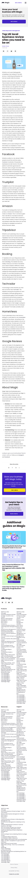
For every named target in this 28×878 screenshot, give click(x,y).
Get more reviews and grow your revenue (9, 636)
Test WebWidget (5, 673)
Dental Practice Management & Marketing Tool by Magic (8, 630)
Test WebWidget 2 (5, 676)
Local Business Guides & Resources (6, 652)
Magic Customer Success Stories (7, 661)
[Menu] (25, 2)
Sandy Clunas (5, 46)
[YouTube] (11, 51)
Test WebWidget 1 (5, 675)
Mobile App (3, 665)
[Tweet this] (12, 468)
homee (3, 648)
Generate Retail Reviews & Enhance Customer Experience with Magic (8, 633)
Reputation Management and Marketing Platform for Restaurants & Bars (8, 671)
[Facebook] (3, 51)
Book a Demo (4, 621)
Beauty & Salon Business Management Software (7, 619)
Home (2, 644)
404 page (3, 613)
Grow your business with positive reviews (8, 639)
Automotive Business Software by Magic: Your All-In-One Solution (8, 616)
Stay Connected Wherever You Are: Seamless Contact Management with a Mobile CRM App (13, 567)
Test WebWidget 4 (5, 679)
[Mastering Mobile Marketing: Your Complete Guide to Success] (14, 532)
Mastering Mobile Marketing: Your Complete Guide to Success (14, 547)
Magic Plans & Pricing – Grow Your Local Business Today (8, 663)
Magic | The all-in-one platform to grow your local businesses (8, 658)
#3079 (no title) (5, 612)
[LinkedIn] (15, 51)
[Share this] (8, 468)
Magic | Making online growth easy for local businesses (8, 655)
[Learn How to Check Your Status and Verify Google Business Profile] (14, 573)
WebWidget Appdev (6, 680)
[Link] (6, 3)
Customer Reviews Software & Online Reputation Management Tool (8, 627)
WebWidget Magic (5, 681)
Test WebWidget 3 (5, 677)
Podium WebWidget (6, 667)
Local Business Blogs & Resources (6, 650)
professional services (6, 668)
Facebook (5, 162)
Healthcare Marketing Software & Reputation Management (8, 642)
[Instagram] (7, 51)
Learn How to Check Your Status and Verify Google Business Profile (13, 588)
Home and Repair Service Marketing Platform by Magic (8, 646)
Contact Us (3, 624)
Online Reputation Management (11, 30)
